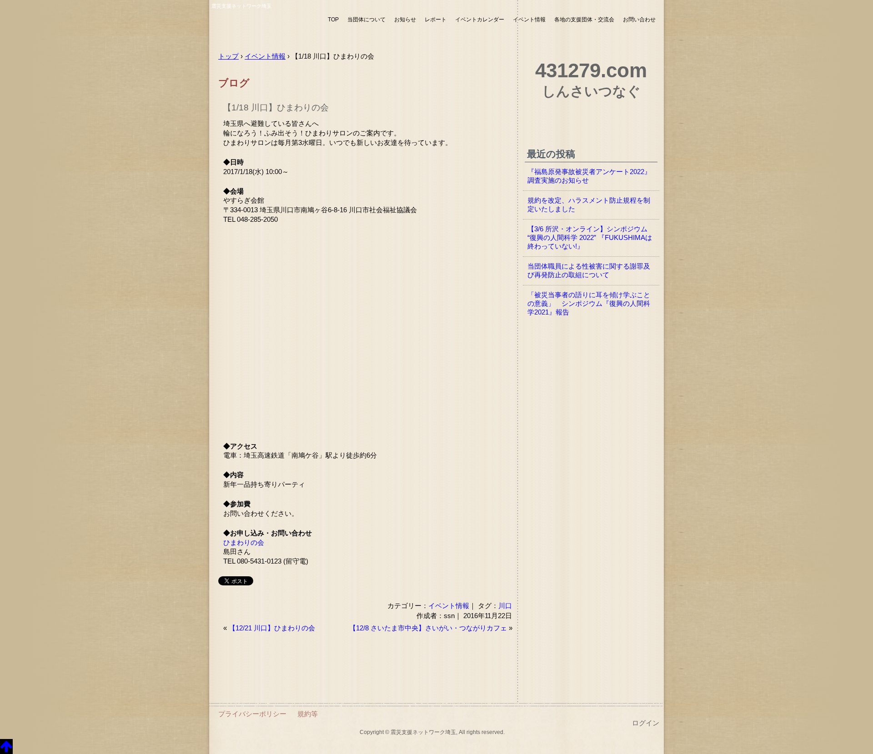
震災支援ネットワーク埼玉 (266, 26)
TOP (333, 19)
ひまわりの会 (243, 542)
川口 (505, 605)
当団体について (366, 19)
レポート (436, 19)
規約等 (307, 714)
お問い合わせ (639, 19)
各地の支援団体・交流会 (584, 19)
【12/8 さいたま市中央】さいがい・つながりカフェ (428, 628)
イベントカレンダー (479, 19)
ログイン (645, 723)
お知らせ (405, 19)
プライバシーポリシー (252, 714)
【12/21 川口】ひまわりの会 (272, 628)
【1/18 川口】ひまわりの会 (276, 107)
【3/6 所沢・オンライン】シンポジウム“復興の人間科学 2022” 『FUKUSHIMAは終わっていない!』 (589, 237)
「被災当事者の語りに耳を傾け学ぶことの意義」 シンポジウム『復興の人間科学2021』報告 (588, 303)
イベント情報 (529, 19)
